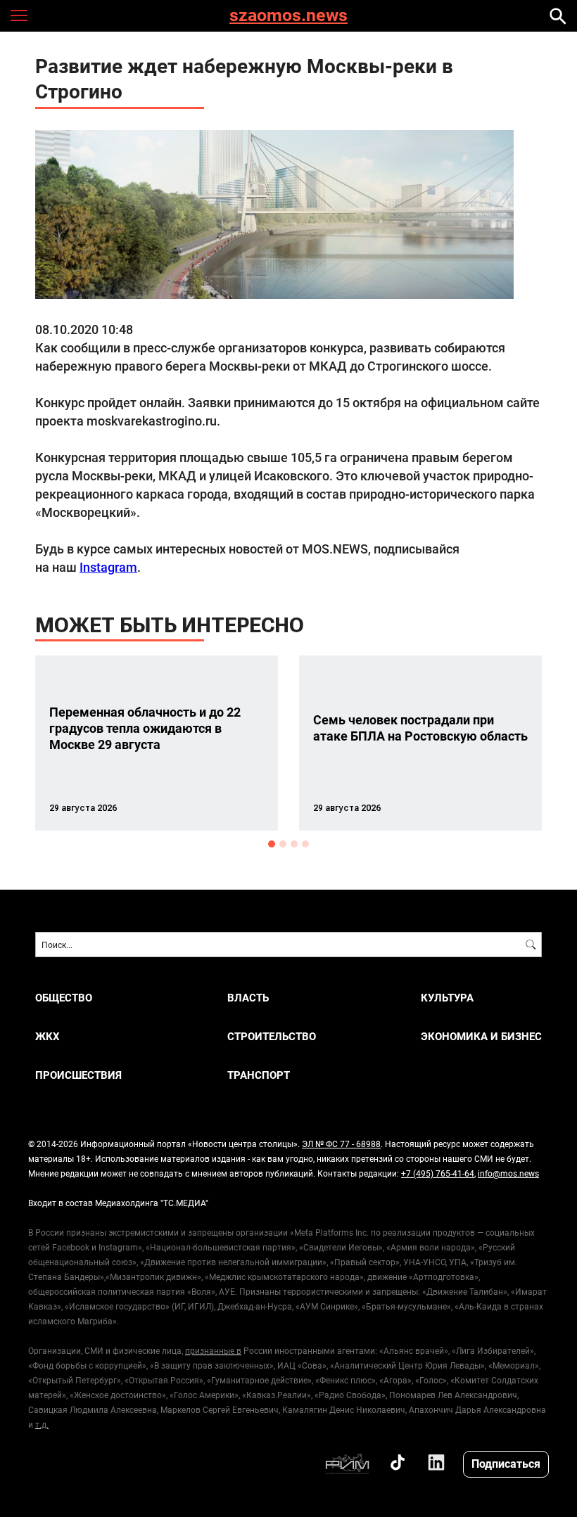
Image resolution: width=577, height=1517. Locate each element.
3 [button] (294, 843)
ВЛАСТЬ (248, 997)
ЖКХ (47, 1036)
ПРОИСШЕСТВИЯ (78, 1075)
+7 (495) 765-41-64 (437, 1173)
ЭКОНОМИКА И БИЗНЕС (481, 1036)
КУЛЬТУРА (447, 997)
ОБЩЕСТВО (63, 997)
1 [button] (271, 843)
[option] (156, 743)
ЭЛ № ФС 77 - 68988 (341, 1143)
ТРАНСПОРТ (258, 1075)
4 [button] (305, 843)
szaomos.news (288, 16)
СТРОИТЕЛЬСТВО (271, 1036)
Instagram (108, 566)
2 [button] (282, 843)
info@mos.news (508, 1173)
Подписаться (505, 1463)
